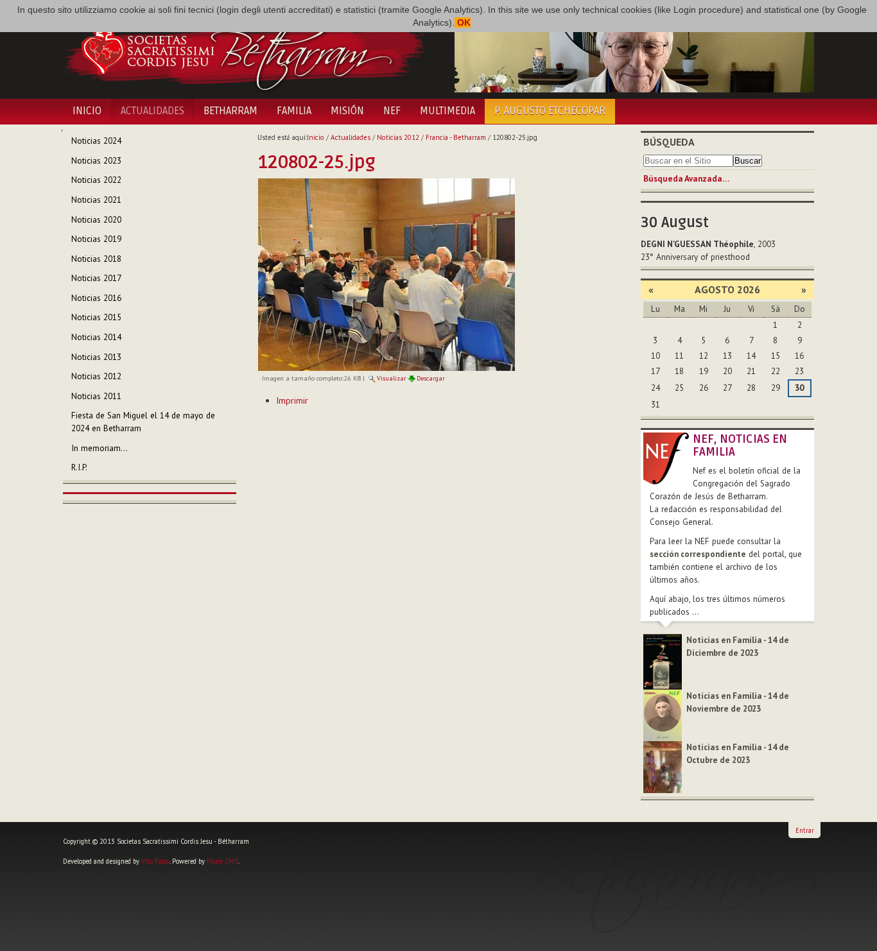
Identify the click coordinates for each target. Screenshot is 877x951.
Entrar (804, 830)
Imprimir (292, 400)
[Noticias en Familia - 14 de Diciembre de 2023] (662, 661)
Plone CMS (222, 861)
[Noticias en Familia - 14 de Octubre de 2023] (662, 766)
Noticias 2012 (398, 137)
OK (463, 22)
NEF (392, 111)
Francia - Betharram (456, 137)
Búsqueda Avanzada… (686, 178)
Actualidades (152, 111)
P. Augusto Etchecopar (549, 111)
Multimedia (447, 111)
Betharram (230, 111)
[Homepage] (244, 50)
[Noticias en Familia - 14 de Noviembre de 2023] (662, 714)
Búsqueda (669, 141)
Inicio (87, 111)
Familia (294, 111)
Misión (347, 111)
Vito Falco (155, 861)
